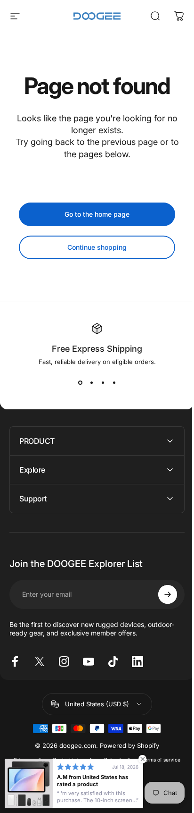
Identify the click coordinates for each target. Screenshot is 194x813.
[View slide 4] (114, 382)
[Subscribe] (160, 594)
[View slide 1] (80, 382)
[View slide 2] (91, 382)
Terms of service (157, 760)
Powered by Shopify (126, 745)
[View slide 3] (102, 382)
